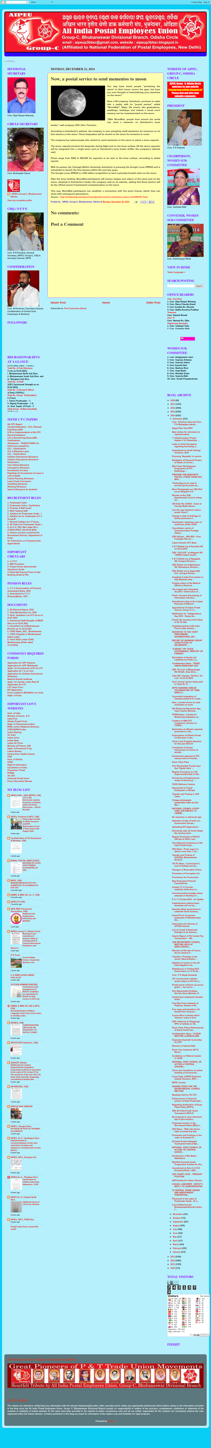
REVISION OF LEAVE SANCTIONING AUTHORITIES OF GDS (32, 866)
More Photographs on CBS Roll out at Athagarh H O (187, 490)
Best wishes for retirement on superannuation (186, 433)
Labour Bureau (14, 751)
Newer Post (58, 302)
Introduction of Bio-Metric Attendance (184, 1157)
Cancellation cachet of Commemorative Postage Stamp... (185, 530)
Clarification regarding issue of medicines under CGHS (187, 523)
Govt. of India (13, 713)
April (175, 1241)
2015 (173, 412)
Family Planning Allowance (20, 479)
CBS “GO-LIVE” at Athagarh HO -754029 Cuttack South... (187, 554)
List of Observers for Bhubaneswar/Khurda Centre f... (187, 1207)
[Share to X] (147, 202)
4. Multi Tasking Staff (17, 511)
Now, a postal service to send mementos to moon (186, 703)
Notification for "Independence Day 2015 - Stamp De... (186, 615)
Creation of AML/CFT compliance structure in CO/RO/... (184, 723)
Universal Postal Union (18, 778)
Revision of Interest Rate (183, 1046)
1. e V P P (12, 561)
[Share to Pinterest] (153, 202)
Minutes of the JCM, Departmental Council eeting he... (187, 497)
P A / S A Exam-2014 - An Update (187, 899)
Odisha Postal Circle (17, 721)
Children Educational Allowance (22, 457)
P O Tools (15, 955)
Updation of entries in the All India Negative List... (186, 964)
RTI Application (14, 690)
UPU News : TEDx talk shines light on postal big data (186, 1130)
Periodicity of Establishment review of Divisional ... (185, 779)
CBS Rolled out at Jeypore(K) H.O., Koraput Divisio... (186, 572)
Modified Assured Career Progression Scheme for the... (187, 1163)
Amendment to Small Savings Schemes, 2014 (186, 451)
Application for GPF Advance (21, 663)
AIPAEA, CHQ (17, 1023)
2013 (173, 1257)
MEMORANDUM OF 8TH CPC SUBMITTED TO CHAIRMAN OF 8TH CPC (24, 885)
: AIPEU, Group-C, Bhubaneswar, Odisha (26, 195)
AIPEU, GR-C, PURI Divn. (23, 1220)
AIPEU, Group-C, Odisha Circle (25, 931)
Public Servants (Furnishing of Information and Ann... (186, 596)
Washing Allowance (16, 487)
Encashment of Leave (17, 470)
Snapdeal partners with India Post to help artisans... (186, 627)
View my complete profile (19, 200)
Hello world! (16, 977)
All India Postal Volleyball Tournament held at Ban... (185, 1142)
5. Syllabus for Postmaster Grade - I (24, 514)
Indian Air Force (15, 743)
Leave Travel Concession (19, 481)
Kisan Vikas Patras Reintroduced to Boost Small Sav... (187, 1029)
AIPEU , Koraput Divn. (21, 1126)
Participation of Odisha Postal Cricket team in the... (186, 736)
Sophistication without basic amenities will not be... (185, 904)
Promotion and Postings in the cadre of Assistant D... (187, 1136)
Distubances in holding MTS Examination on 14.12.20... (186, 970)
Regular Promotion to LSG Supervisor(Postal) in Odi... (186, 773)
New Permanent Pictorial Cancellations (184, 882)
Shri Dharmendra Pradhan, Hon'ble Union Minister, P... (186, 992)
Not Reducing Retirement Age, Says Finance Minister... (186, 710)
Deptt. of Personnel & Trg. (19, 748)
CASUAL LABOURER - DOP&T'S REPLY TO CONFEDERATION (187, 1185)
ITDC (9, 757)
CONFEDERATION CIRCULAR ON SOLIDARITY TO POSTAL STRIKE (31, 1028)
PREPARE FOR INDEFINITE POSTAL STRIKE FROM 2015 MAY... (187, 477)
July (175, 1229)
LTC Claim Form (15, 687)
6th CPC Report (14, 424)
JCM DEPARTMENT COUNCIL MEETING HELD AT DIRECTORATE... (186, 944)
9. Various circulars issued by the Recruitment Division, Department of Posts (24, 535)
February (177, 1248)
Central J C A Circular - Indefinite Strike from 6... (185, 888)
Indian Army (13, 738)
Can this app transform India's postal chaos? (186, 511)
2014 (173, 416)
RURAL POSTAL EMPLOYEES (25, 861)
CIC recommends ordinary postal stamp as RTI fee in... (186, 980)
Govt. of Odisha (14, 759)
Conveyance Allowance (18, 468)
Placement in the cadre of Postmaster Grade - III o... (185, 1200)
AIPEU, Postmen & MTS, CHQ (25, 817)
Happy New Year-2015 (182, 428)
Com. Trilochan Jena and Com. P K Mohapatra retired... (187, 423)
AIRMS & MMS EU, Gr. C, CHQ (25, 895)
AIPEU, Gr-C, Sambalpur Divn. (25, 1138)
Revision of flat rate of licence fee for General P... (186, 952)
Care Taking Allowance (18, 465)
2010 (173, 1268)
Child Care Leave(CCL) (18, 446)
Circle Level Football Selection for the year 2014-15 (186, 742)
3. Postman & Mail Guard (19, 508)
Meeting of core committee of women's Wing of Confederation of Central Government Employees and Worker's (25, 941)
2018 (173, 400)
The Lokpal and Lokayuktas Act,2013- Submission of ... (186, 590)
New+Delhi (189, 338)
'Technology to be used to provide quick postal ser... (185, 484)
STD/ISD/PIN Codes (16, 730)
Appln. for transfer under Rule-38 (23, 682)
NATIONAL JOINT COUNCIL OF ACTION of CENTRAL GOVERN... (187, 1064)
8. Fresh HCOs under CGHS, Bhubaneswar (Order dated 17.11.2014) (20, 642)
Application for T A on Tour (20, 671)
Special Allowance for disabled (22, 489)
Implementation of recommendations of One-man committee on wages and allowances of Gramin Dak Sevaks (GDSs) (26, 1145)
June (175, 1233)
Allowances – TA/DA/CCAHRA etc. (23, 443)
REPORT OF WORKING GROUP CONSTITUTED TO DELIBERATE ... (187, 642)
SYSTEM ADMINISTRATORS (24, 985)
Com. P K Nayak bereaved (184, 975)
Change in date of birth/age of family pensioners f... (186, 517)
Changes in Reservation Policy (186, 870)
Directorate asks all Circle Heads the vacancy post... (187, 832)
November (178, 1214)
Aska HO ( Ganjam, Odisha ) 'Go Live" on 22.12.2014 (187, 677)
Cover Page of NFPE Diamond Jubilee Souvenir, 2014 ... (186, 1078)
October (177, 1218)
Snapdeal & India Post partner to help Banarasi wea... (187, 578)
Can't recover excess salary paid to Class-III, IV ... (187, 683)
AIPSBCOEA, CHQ (19, 1087)
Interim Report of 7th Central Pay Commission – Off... (187, 937)
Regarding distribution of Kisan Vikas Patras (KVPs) (187, 1106)
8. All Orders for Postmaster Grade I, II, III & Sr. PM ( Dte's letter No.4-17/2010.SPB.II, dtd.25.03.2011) (24, 527)
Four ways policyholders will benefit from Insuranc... (186, 1010)
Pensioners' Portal (16, 770)
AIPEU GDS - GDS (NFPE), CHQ (26, 795)
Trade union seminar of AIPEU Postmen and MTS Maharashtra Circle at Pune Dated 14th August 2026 (31, 825)
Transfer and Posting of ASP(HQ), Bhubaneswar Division (184, 857)
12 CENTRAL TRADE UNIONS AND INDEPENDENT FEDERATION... (186, 1192)
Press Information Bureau (19, 781)
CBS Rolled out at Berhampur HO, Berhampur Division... (186, 566)
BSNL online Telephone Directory (23, 727)
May (175, 1237)
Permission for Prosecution (185, 877)
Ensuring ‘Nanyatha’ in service (186, 456)
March (176, 1244)
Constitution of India (17, 768)
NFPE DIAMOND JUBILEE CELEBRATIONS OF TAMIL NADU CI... (186, 690)
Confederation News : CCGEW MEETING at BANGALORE (186, 1035)
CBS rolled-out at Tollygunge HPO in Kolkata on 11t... (186, 1023)
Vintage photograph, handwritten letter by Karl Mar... (185, 802)
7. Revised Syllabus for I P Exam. (23, 522)
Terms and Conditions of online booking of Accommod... (187, 1071)
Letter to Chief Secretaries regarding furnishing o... (185, 445)
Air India (11, 735)
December (178, 419)
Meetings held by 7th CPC (184, 1095)
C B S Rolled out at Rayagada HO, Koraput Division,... (186, 560)
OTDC (10, 762)
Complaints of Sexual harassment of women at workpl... (185, 750)
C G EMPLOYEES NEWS (22, 975)
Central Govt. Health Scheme (21, 754)
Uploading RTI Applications (185, 827)
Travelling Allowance (17, 484)
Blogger (111, 1421)
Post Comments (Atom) (75, 308)
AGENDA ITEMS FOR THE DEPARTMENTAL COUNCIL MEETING (186, 1088)
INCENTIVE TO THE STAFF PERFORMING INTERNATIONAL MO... (185, 634)
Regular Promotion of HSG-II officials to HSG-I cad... (186, 838)
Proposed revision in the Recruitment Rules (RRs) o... (186, 1124)
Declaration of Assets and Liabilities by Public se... (185, 658)
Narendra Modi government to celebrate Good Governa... (186, 910)
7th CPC (11, 776)
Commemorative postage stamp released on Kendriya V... (187, 894)
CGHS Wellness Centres (183, 784)
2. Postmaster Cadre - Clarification (23, 505)
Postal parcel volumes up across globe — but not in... (187, 986)
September (178, 1222)
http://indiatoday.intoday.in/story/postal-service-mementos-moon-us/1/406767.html (104, 197)
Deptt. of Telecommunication (21, 724)
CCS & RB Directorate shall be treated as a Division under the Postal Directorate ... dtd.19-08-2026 (32, 804)
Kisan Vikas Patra (180, 762)
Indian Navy (13, 740)
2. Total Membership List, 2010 (22, 612)
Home (106, 302)
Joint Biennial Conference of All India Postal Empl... (187, 844)
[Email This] (141, 202)
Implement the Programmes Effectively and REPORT (29, 917)
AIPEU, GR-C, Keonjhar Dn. (24, 1157)
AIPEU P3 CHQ (18, 902)
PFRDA (10, 773)
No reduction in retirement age (186, 817)
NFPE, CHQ (16, 881)
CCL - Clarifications (16, 449)
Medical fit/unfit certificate (19, 679)
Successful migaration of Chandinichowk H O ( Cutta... (187, 697)
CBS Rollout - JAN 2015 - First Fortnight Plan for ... (186, 538)
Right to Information (17, 765)
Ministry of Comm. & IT (18, 716)
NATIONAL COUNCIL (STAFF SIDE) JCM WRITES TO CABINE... (185, 811)
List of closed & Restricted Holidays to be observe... (185, 931)
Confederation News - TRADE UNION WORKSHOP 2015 (186, 664)
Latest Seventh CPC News (184, 543)
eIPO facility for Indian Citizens (187, 1180)
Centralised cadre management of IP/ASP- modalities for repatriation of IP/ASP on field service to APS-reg (31, 993)
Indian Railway (14, 732)
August (176, 1226)
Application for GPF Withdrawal (22, 666)
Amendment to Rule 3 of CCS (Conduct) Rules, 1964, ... (186, 1169)
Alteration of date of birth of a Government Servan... (186, 822)
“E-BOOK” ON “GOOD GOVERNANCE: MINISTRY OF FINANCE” (187, 651)
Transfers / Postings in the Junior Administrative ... (185, 958)
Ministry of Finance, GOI (19, 746)
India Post (12, 719)
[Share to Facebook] (150, 202)
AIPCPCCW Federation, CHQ (24, 1043)
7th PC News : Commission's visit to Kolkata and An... (186, 865)
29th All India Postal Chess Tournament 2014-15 (185, 1112)
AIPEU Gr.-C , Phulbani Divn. (24, 1177)
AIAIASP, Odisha (19, 1063)
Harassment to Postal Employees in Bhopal (183, 789)
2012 (173, 1261)
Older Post (153, 302)
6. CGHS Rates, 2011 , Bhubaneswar (24, 631)
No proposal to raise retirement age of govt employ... (187, 1118)
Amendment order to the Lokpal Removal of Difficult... (187, 602)
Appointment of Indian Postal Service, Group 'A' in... (186, 609)
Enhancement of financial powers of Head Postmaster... (187, 1100)
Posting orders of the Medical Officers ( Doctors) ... (186, 584)
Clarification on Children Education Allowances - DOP (31, 1181)
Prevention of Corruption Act (186, 873)
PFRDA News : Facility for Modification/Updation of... (186, 716)
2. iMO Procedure (15, 564)
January (177, 1252)
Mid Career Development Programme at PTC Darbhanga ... (184, 468)
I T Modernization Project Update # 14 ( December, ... (186, 439)
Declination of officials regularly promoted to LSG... (187, 730)
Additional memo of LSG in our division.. (31, 1203)
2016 (173, 408)
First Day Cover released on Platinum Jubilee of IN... (185, 1004)
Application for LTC (16, 685)
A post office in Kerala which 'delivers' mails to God (186, 1016)
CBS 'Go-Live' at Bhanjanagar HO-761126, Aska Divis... (186, 671)
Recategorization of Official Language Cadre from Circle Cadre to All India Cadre (26, 1013)
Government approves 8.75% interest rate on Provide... (186, 757)
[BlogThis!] (144, 202)
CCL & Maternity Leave (18, 451)
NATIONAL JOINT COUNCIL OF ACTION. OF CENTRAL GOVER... (187, 1149)
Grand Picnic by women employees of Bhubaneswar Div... (186, 917)
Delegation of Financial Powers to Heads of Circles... (187, 461)
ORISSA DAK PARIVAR (21, 1106)
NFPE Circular (179, 1083)
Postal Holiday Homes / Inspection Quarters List (31, 959)
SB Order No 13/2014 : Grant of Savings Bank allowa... (186, 505)
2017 (173, 404)
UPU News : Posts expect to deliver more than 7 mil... (185, 850)
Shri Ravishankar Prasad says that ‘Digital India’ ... (186, 767)
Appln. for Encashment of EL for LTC (25, 668)
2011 (173, 1264)
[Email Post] (136, 202)
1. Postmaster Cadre (17, 503)
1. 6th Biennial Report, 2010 (20, 610)
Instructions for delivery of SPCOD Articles (184, 925)
